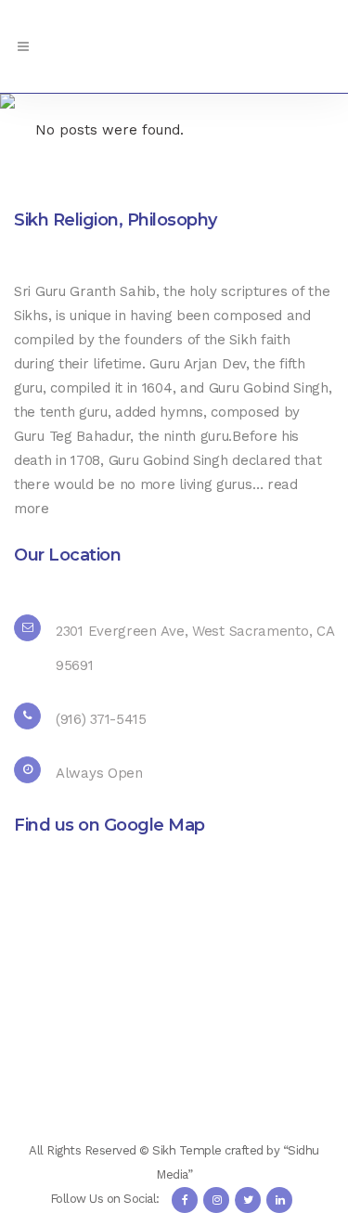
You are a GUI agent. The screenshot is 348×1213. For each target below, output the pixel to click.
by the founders (130, 339)
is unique (83, 315)
